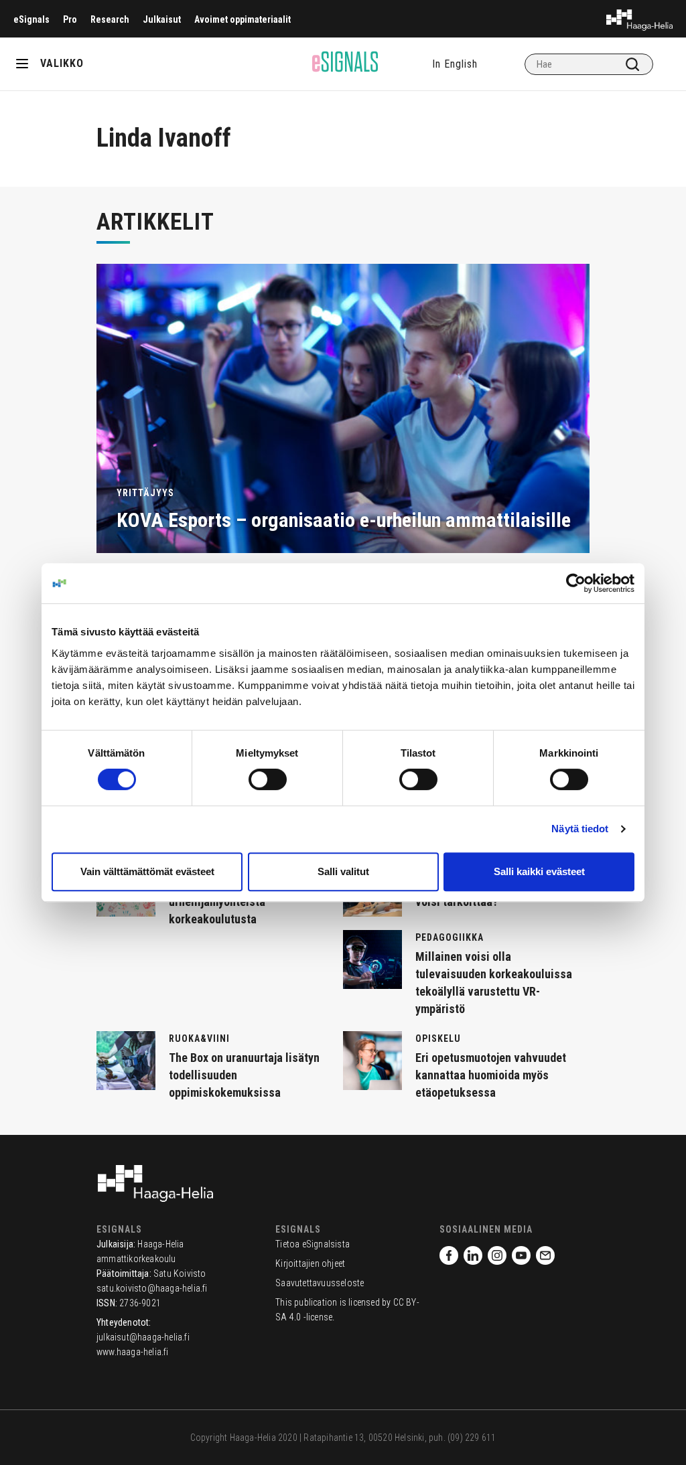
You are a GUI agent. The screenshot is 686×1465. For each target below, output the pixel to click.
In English (455, 64)
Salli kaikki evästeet (539, 871)
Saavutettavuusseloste (319, 1283)
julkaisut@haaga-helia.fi (143, 1337)
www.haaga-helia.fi (132, 1351)
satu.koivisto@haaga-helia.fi (152, 1288)
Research (109, 19)
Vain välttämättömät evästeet (147, 871)
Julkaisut (162, 19)
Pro (70, 19)
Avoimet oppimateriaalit (242, 19)
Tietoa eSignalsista (312, 1244)
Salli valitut (343, 871)
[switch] (268, 779)
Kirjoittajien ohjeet (310, 1263)
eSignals (31, 19)
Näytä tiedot (579, 828)
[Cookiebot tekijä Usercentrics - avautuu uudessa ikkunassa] (575, 583)
